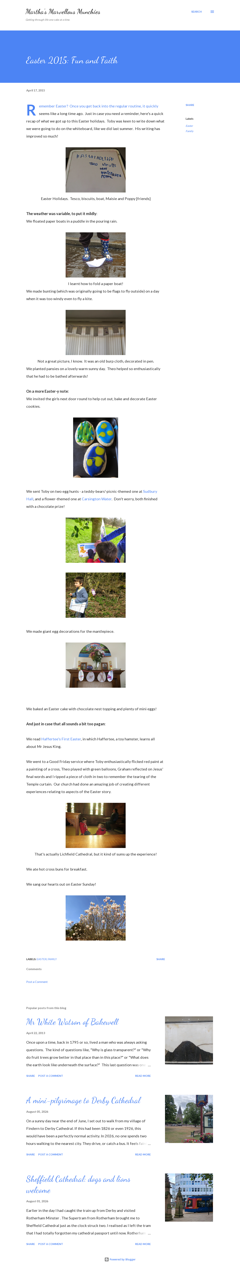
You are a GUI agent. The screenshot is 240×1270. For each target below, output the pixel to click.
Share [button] (190, 104)
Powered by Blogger (122, 1259)
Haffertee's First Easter (61, 739)
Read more (143, 1075)
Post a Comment (37, 981)
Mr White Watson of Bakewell (72, 1022)
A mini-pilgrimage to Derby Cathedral (83, 1100)
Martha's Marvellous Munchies (63, 12)
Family (189, 131)
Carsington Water (97, 499)
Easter (189, 125)
